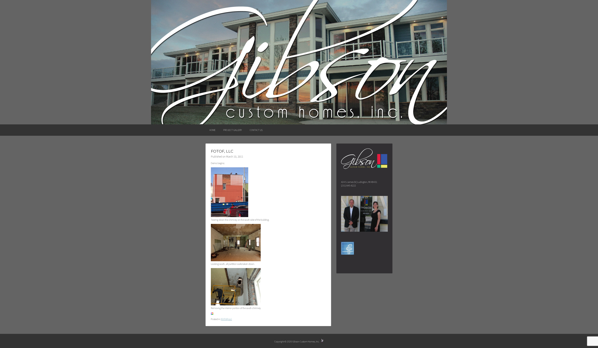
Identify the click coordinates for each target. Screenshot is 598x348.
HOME (212, 130)
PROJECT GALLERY (232, 130)
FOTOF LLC (226, 319)
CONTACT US (256, 130)
